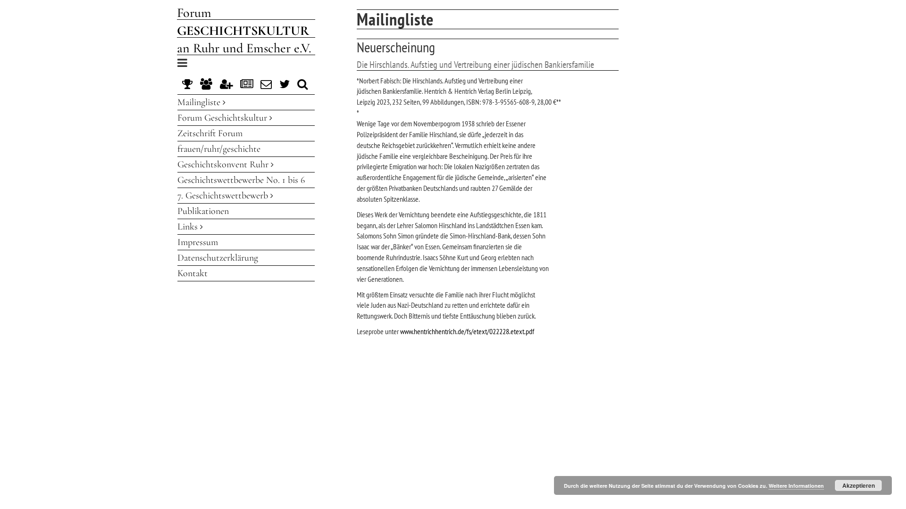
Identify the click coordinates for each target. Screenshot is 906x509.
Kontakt (192, 273)
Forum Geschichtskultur (223, 117)
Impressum (197, 242)
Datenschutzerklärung (217, 257)
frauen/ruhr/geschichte (218, 149)
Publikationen (203, 211)
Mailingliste (200, 102)
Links (188, 226)
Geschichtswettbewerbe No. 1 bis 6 (241, 180)
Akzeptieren (858, 485)
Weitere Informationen (796, 485)
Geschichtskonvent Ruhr (224, 164)
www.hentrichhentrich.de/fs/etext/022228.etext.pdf (467, 331)
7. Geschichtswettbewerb (223, 195)
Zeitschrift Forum (210, 133)
